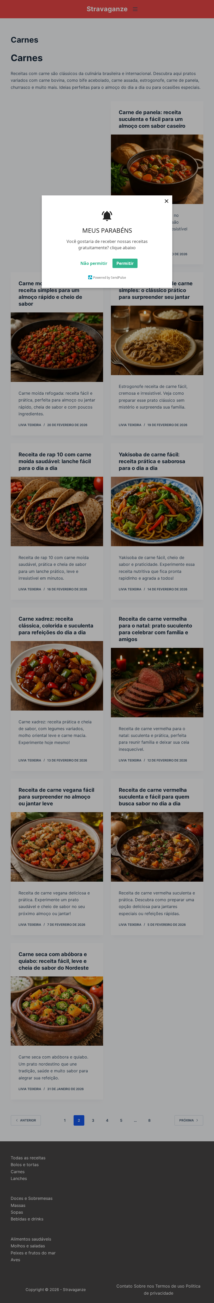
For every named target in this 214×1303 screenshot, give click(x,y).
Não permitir (93, 263)
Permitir (125, 263)
